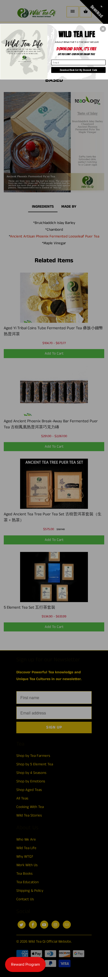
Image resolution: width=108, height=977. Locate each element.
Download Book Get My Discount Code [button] (78, 69)
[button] (103, 29)
